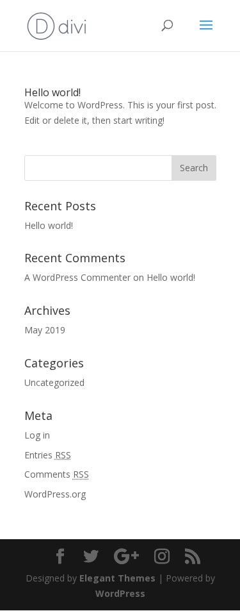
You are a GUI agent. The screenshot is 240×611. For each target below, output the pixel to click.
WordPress (120, 593)
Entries (47, 455)
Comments (56, 474)
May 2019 (44, 330)
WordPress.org (55, 494)
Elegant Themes (117, 578)
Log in (37, 435)
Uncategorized (54, 382)
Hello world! (52, 92)
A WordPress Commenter (77, 277)
